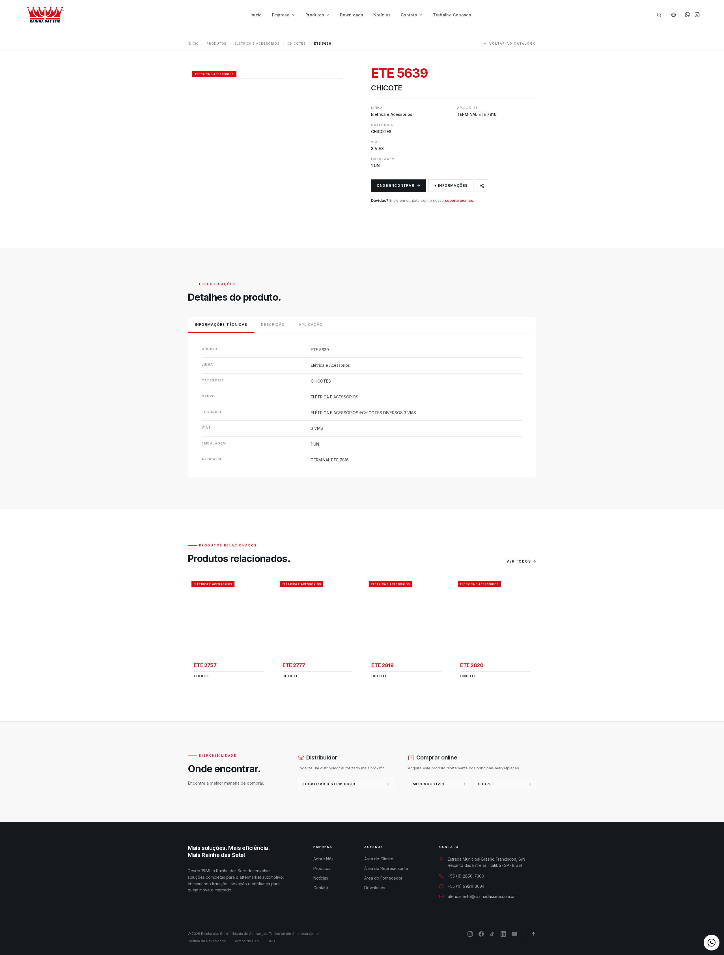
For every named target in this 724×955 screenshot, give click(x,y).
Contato (409, 14)
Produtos (314, 14)
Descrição (273, 324)
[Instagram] (697, 14)
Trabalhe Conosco (452, 14)
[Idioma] (673, 15)
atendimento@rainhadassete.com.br (481, 896)
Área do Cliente (378, 858)
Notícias (382, 14)
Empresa (281, 14)
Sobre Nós (323, 858)
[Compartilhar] (482, 185)
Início (256, 14)
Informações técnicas (221, 324)
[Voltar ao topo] (533, 934)
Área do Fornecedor (383, 878)
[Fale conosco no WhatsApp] (711, 942)
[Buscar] (659, 14)
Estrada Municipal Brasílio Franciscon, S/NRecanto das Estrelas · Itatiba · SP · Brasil (486, 862)
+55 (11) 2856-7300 (466, 876)
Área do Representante (386, 868)
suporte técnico (459, 200)
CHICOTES (297, 43)
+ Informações (451, 185)
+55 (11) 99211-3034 (466, 886)
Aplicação (311, 324)
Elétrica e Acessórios (256, 43)
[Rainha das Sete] (45, 15)
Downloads (351, 14)
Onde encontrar (395, 185)
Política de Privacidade (207, 941)
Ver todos (519, 561)
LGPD (270, 941)
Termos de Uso (246, 941)
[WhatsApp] (687, 14)
